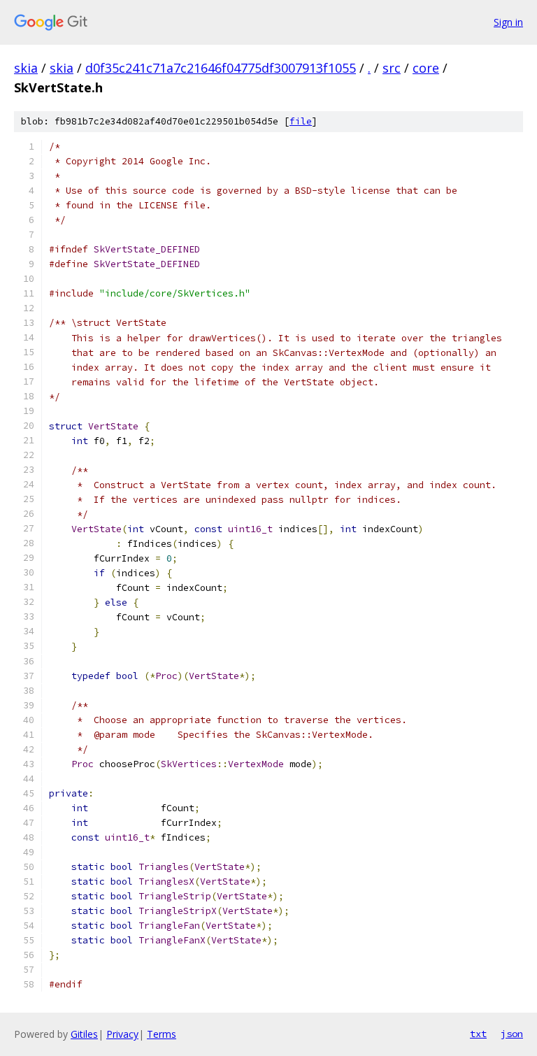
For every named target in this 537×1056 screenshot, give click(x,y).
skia (26, 67)
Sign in (508, 22)
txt (478, 1033)
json (512, 1033)
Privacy (122, 1034)
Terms (161, 1034)
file (300, 121)
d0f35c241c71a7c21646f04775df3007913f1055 (220, 67)
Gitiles (84, 1034)
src (391, 67)
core (426, 67)
